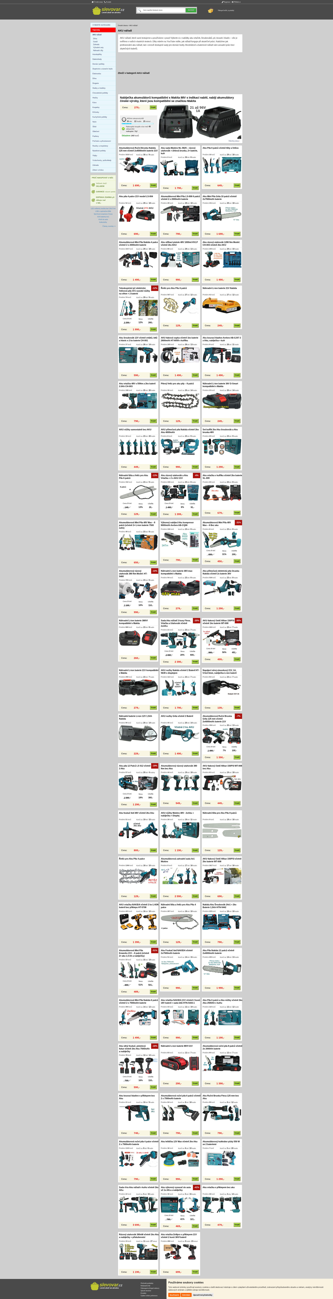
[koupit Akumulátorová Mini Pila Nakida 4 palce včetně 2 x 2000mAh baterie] (138, 259)
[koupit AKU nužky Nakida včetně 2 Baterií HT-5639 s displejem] (180, 687)
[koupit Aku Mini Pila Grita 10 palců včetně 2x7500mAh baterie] (221, 213)
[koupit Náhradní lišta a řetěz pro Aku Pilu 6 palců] (138, 492)
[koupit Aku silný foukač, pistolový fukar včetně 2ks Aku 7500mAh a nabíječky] (138, 1066)
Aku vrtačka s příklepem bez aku (219, 1187)
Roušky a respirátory (100, 146)
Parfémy (95, 136)
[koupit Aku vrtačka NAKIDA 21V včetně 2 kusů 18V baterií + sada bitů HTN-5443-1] (180, 1017)
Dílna (95, 39)
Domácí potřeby (98, 64)
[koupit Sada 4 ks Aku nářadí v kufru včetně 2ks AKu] (138, 1204)
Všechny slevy (234, 141)
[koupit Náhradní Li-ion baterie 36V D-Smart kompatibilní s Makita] (221, 401)
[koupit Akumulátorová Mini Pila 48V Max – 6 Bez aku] (221, 540)
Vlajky (94, 155)
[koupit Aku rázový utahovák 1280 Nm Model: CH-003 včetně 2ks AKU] (221, 259)
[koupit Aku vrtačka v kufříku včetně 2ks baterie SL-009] (221, 492)
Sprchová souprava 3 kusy (103, 214)
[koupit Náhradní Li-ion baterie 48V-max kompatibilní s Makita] (180, 588)
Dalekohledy (97, 59)
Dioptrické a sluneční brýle (102, 69)
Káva (94, 102)
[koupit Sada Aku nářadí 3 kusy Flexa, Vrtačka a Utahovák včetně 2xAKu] (180, 640)
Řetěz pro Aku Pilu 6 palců (174, 288)
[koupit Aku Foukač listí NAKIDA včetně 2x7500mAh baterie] (180, 967)
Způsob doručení (146, 1291)
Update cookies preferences (149, 1296)
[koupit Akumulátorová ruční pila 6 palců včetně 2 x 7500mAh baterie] (180, 1113)
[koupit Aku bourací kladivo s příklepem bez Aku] (138, 1113)
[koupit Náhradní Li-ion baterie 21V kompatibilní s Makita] (138, 687)
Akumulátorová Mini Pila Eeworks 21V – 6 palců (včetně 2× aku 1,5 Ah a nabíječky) (134, 953)
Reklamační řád (145, 1286)
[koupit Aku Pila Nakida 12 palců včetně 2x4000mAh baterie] (221, 967)
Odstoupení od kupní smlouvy (150, 1288)
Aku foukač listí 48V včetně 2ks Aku (136, 813)
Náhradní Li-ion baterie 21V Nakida (220, 288)
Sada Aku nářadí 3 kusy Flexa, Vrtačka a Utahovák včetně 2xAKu (176, 623)
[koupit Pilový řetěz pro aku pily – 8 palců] (180, 401)
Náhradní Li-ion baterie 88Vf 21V (177, 1046)
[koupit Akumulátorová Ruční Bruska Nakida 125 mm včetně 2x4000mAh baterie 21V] (138, 165)
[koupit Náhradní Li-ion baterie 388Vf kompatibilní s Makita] (138, 638)
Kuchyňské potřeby (99, 117)
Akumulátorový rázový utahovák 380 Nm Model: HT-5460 (133, 574)
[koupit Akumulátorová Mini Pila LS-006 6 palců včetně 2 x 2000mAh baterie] (180, 213)
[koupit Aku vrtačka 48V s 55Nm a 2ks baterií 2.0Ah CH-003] (138, 401)
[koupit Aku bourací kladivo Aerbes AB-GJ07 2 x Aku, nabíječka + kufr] (221, 355)
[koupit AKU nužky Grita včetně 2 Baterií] (180, 733)
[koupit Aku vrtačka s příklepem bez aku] (221, 1204)
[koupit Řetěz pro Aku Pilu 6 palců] (180, 305)
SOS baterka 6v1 (103, 217)
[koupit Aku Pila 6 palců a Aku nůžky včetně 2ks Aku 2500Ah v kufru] (221, 1017)
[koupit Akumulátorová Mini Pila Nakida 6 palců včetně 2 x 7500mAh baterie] (138, 1017)
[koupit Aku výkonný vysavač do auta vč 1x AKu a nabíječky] (180, 1204)
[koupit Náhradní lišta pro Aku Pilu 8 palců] (221, 830)
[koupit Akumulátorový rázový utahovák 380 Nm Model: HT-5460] (138, 590)
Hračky (95, 98)
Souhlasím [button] (174, 1295)
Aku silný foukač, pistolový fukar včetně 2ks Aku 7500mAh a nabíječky (134, 1049)
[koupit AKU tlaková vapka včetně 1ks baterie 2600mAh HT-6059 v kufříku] (180, 355)
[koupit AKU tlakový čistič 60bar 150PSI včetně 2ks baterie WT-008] (221, 876)
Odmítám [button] (186, 1295)
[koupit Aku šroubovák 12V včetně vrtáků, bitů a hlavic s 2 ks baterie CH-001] (138, 355)
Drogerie (95, 83)
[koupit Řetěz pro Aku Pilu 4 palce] (138, 876)
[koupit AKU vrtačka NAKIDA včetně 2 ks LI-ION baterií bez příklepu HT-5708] (138, 922)
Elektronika (96, 74)
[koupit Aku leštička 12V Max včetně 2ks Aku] (180, 1159)
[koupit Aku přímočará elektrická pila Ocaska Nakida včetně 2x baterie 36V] (221, 588)
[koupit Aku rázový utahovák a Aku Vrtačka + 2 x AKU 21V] (180, 492)
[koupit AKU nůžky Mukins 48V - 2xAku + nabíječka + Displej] (180, 830)
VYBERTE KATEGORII (101, 25)
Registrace (227, 2)
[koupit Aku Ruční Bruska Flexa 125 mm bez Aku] (221, 1113)
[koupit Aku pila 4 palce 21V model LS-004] (138, 213)
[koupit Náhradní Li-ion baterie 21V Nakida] (221, 305)
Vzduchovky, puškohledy (101, 160)
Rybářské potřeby (99, 151)
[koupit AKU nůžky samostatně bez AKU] (138, 447)
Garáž (95, 42)
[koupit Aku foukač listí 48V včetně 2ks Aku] (138, 830)
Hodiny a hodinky (98, 88)
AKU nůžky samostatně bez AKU (135, 429)
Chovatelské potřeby (100, 93)
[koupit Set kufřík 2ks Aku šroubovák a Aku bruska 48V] (221, 447)
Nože (94, 122)
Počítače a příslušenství (101, 141)
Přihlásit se (237, 2)
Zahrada (96, 44)
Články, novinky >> (109, 226)
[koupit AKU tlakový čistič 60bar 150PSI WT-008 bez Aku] (221, 783)
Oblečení (95, 131)
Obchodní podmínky (147, 1283)
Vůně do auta (103, 219)
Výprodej (96, 30)
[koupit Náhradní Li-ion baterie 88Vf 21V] (180, 1063)
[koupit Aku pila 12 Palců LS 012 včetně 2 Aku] (138, 783)
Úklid (94, 127)
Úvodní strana (98, 2)
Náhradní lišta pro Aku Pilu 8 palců (220, 813)
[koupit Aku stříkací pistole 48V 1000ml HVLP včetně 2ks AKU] (180, 259)
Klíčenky (95, 112)
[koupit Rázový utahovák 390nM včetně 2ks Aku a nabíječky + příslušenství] (138, 1252)
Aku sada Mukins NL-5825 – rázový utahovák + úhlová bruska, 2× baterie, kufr (179, 151)
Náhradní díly (98, 50)
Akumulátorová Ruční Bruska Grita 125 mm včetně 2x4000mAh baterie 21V (217, 719)
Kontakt (108, 2)
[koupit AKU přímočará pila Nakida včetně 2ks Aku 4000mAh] (180, 447)
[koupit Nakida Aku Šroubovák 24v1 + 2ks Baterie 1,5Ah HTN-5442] (221, 922)
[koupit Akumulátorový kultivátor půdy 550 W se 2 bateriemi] (221, 1159)
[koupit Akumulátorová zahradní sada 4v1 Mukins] (180, 876)
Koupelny (96, 107)
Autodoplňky (97, 54)
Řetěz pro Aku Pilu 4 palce (132, 859)
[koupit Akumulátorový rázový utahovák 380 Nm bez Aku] (180, 783)
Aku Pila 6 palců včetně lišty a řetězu (221, 148)
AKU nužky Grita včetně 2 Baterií (177, 716)
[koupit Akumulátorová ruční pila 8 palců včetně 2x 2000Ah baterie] (221, 1063)
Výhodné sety (98, 47)
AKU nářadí (133, 25)
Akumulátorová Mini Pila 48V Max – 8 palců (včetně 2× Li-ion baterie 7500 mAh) (137, 525)
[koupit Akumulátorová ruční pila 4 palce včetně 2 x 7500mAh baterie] (138, 1159)
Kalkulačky (103, 222)
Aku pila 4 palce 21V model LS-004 (136, 196)
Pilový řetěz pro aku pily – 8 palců (177, 383)
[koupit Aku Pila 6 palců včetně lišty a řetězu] (221, 165)
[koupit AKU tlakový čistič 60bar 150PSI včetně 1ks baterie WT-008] (221, 638)
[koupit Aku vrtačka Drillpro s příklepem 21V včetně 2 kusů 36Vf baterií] (180, 1252)
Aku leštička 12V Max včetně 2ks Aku (179, 1141)
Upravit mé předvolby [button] (202, 1295)
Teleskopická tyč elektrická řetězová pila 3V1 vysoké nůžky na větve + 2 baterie (134, 291)
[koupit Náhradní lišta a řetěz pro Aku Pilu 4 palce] (180, 922)
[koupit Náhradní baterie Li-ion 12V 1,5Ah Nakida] (138, 733)
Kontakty (143, 1293)
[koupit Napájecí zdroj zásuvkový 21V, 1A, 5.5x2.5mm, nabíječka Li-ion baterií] (221, 687)
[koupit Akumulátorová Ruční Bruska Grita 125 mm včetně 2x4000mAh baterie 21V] (221, 736)
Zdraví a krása (97, 170)
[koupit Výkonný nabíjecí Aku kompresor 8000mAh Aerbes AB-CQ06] (180, 540)
